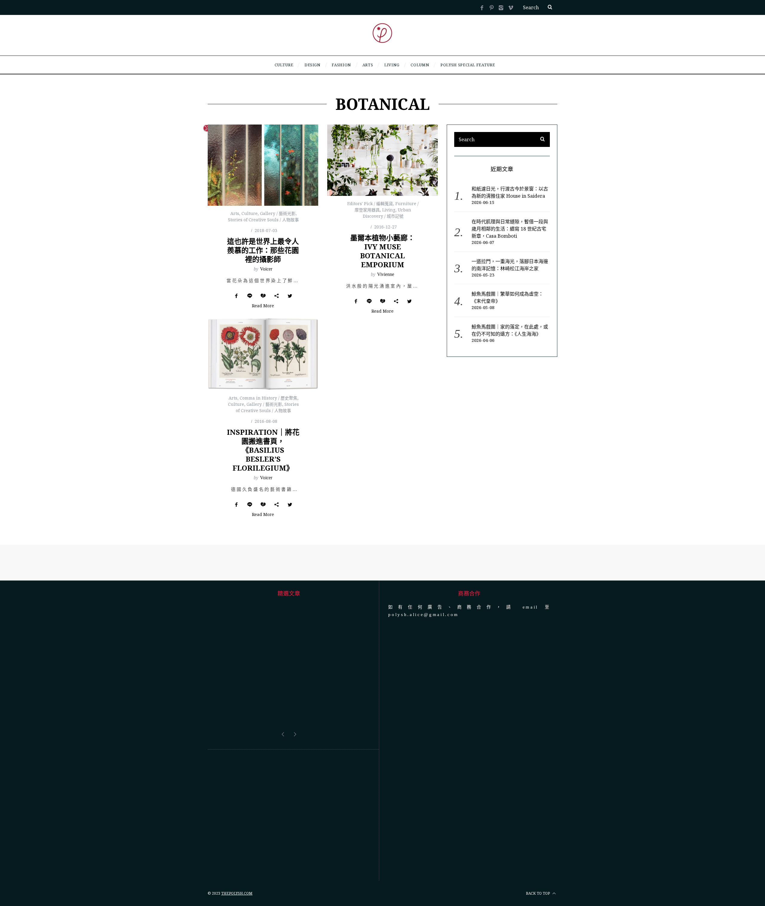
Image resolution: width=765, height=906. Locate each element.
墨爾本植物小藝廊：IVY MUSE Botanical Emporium (382, 251)
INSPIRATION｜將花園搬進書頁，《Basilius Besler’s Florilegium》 (263, 450)
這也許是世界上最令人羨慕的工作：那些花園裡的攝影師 (263, 250)
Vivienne (385, 274)
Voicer (266, 268)
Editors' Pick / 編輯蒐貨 (370, 203)
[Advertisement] (289, 770)
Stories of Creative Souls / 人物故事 (263, 219)
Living (388, 210)
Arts (234, 213)
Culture (249, 213)
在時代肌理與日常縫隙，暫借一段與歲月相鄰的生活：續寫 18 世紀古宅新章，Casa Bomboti (510, 228)
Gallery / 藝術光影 (278, 213)
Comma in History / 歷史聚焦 (268, 398)
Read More (263, 306)
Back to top (538, 848)
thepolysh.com (237, 848)
